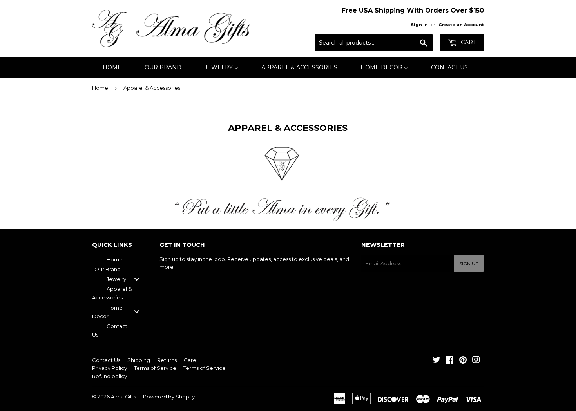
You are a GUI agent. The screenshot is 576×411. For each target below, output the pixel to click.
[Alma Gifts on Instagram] (476, 361)
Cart (467, 42)
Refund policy (109, 376)
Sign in (419, 24)
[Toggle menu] (137, 279)
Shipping (138, 360)
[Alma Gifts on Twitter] (436, 361)
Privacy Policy (109, 368)
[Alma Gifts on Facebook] (450, 361)
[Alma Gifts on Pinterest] (463, 361)
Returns (167, 360)
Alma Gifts (123, 396)
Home (100, 88)
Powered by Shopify (169, 396)
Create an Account (461, 24)
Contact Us (106, 360)
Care (190, 360)
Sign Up (469, 263)
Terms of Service (155, 368)
